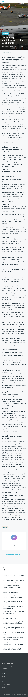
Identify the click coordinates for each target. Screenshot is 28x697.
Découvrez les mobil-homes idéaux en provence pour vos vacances (14, 576)
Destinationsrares (8, 663)
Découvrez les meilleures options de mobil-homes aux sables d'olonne (13, 622)
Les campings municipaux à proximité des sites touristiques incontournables (14, 628)
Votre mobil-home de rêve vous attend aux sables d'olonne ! (14, 612)
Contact (4, 687)
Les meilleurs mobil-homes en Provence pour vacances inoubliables (14, 643)
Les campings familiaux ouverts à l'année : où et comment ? (13, 602)
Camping (5, 33)
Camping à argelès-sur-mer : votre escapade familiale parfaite (13, 591)
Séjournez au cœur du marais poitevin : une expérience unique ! (14, 581)
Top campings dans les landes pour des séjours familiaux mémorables (13, 596)
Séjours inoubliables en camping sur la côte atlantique (13, 607)
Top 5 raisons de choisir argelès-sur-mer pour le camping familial (13, 638)
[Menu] (24, 1)
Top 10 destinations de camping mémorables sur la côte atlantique (13, 648)
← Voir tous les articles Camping (11, 554)
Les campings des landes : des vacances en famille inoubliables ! (13, 586)
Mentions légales (6, 684)
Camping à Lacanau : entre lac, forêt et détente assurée (14, 633)
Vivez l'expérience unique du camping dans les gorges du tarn (14, 617)
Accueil (3, 52)
